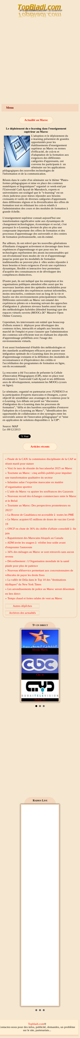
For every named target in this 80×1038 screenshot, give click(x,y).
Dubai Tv (40, 699)
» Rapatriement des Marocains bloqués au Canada (34, 537)
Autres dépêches (22, 605)
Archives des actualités (22, 612)
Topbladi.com (36, 1023)
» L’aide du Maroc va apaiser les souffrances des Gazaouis (39, 491)
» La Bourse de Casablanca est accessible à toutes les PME (39, 514)
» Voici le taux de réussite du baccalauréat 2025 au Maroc (38, 468)
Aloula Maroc (40, 649)
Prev (26, 666)
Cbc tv (40, 674)
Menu (10, 107)
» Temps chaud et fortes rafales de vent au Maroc (33, 598)
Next (54, 666)
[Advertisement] (40, 62)
